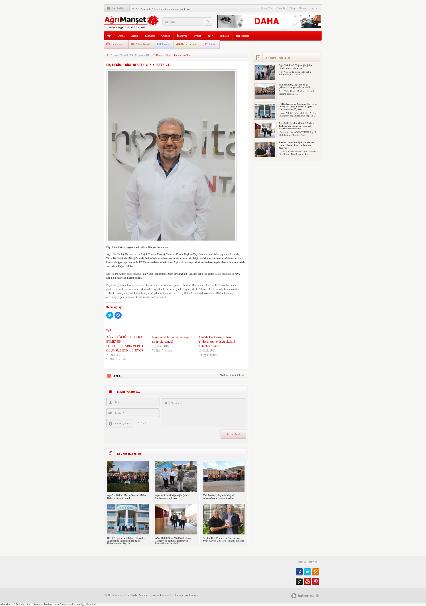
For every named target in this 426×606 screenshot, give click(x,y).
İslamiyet (182, 35)
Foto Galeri (118, 44)
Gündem (165, 35)
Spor (210, 35)
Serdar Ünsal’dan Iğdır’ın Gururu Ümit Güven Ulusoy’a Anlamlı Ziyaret (223, 539)
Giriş (292, 8)
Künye (302, 8)
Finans (165, 44)
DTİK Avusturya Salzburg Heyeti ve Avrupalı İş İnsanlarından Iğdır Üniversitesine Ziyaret (126, 541)
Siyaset (197, 35)
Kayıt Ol (281, 8)
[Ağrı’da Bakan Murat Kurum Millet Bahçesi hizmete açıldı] (128, 490)
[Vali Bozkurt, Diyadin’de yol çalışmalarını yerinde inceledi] (224, 490)
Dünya (121, 35)
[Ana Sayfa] (109, 36)
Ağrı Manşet (118, 595)
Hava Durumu (189, 44)
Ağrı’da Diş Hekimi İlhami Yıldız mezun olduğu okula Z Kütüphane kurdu (216, 342)
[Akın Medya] (294, 595)
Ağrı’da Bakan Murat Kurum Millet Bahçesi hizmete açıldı (126, 496)
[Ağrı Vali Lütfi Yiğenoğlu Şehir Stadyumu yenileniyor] (176, 490)
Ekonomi (150, 35)
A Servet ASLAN (119, 55)
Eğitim (134, 35)
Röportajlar (242, 35)
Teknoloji (224, 35)
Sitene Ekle (266, 8)
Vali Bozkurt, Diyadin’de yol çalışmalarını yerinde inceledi (218, 496)
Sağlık (212, 44)
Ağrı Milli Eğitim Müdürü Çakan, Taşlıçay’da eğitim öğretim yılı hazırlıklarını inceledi (173, 541)
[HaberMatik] (310, 595)
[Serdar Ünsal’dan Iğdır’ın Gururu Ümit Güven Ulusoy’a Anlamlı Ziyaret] (224, 533)
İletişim (314, 8)
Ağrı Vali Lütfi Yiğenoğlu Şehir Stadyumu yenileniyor (163, 9)
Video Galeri (143, 44)
